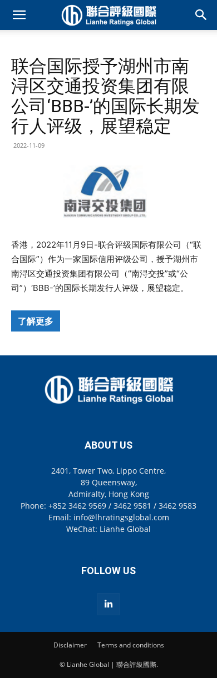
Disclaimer (70, 645)
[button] (19, 15)
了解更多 (35, 321)
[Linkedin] (108, 604)
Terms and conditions (130, 645)
